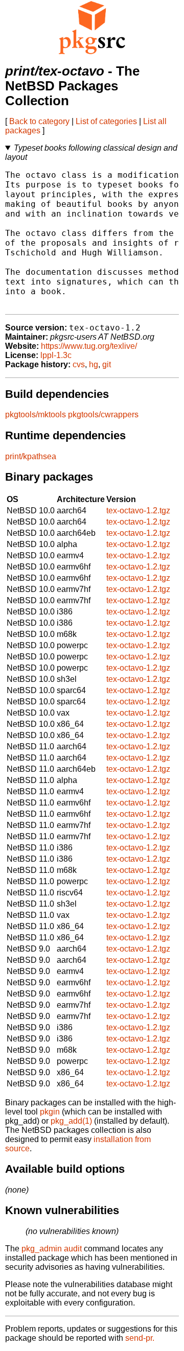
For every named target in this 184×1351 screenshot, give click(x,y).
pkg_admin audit (51, 1248)
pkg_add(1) (71, 1121)
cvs (79, 364)
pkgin (50, 1111)
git (106, 364)
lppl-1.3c (56, 355)
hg (93, 364)
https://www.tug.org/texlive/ (89, 346)
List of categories (106, 121)
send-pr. (139, 1338)
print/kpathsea (30, 456)
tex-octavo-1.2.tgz (138, 510)
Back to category (39, 121)
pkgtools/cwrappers (103, 414)
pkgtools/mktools (35, 414)
